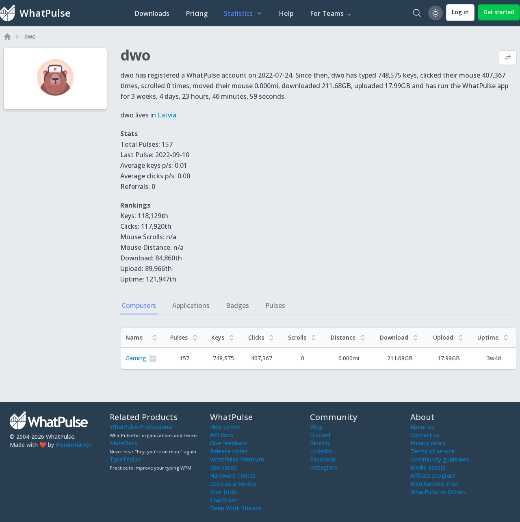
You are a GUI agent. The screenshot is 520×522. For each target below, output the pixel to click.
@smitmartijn (74, 444)
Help (286, 13)
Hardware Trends (233, 475)
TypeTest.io (125, 459)
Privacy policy (428, 443)
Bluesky (320, 443)
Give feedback (228, 443)
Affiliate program (432, 475)
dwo (30, 36)
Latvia (167, 114)
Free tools (223, 492)
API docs (221, 435)
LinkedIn (321, 451)
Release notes (229, 451)
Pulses (275, 305)
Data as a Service (233, 483)
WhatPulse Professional (141, 427)
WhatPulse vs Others (438, 492)
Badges (237, 305)
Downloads (151, 13)
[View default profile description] (508, 58)
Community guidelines (439, 459)
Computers (139, 305)
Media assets (428, 467)
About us (422, 427)
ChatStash (224, 500)
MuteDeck (123, 443)
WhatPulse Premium (237, 459)
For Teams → (331, 13)
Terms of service (432, 451)
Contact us (425, 435)
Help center (225, 427)
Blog (316, 427)
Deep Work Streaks (235, 508)
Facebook (323, 459)
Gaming (136, 358)
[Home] (7, 36)
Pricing (197, 13)
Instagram (324, 467)
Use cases (223, 467)
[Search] (417, 13)
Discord (320, 435)
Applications (191, 305)
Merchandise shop (434, 483)
